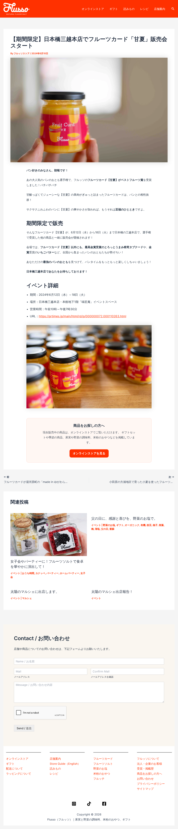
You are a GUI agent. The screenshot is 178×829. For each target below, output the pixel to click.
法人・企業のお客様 (149, 763)
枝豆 (149, 525)
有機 (143, 525)
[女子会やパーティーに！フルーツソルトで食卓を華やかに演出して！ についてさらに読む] (48, 534)
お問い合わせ (145, 778)
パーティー (52, 573)
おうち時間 (28, 573)
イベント (15, 573)
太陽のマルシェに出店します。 (34, 592)
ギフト (114, 9)
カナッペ (40, 573)
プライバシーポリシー (151, 783)
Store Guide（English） (65, 763)
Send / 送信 (24, 728)
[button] (173, 9)
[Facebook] (104, 803)
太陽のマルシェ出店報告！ (112, 592)
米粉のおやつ (101, 773)
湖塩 (97, 528)
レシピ (144, 9)
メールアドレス (22, 676)
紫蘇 (112, 528)
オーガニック (132, 525)
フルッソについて (148, 758)
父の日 (104, 528)
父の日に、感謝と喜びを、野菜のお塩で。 (124, 518)
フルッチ (98, 778)
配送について (14, 768)
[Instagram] (73, 803)
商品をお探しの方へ (149, 773)
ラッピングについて (18, 773)
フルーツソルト (103, 763)
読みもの (129, 9)
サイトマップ (145, 788)
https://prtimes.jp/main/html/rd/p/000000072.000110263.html (82, 316)
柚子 (155, 525)
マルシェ (27, 598)
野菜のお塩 (109, 525)
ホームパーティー (69, 573)
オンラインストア (93, 9)
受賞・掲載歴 (145, 768)
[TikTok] (89, 803)
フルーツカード (103, 758)
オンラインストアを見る (89, 453)
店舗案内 (159, 9)
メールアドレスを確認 (102, 676)
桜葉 (161, 525)
